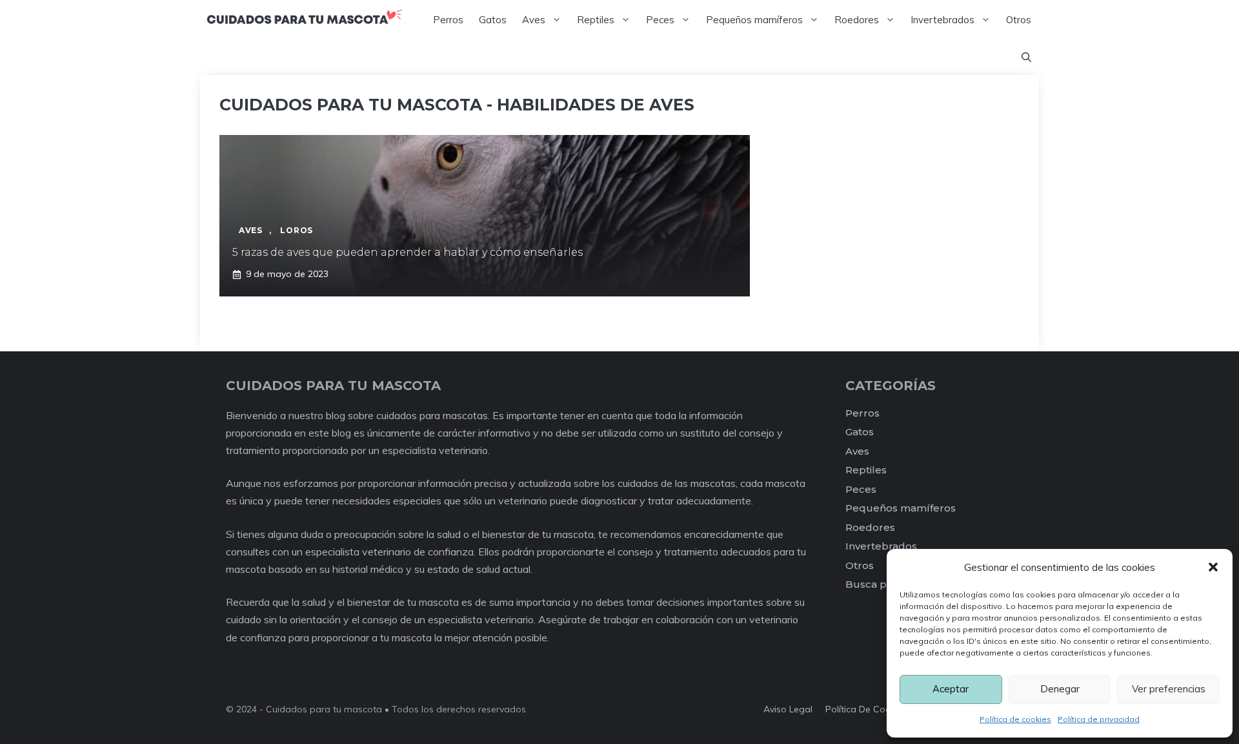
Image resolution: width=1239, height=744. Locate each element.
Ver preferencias (1168, 689)
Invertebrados (942, 20)
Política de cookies (1015, 719)
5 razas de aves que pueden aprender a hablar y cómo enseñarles (407, 252)
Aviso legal (787, 709)
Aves (533, 20)
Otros (1018, 20)
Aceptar (950, 689)
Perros (448, 20)
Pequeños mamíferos (754, 20)
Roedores (856, 20)
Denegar (1060, 689)
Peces (660, 20)
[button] (1213, 567)
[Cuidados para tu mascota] (304, 20)
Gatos (493, 20)
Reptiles (595, 20)
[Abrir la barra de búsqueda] (1026, 57)
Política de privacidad (1099, 719)
